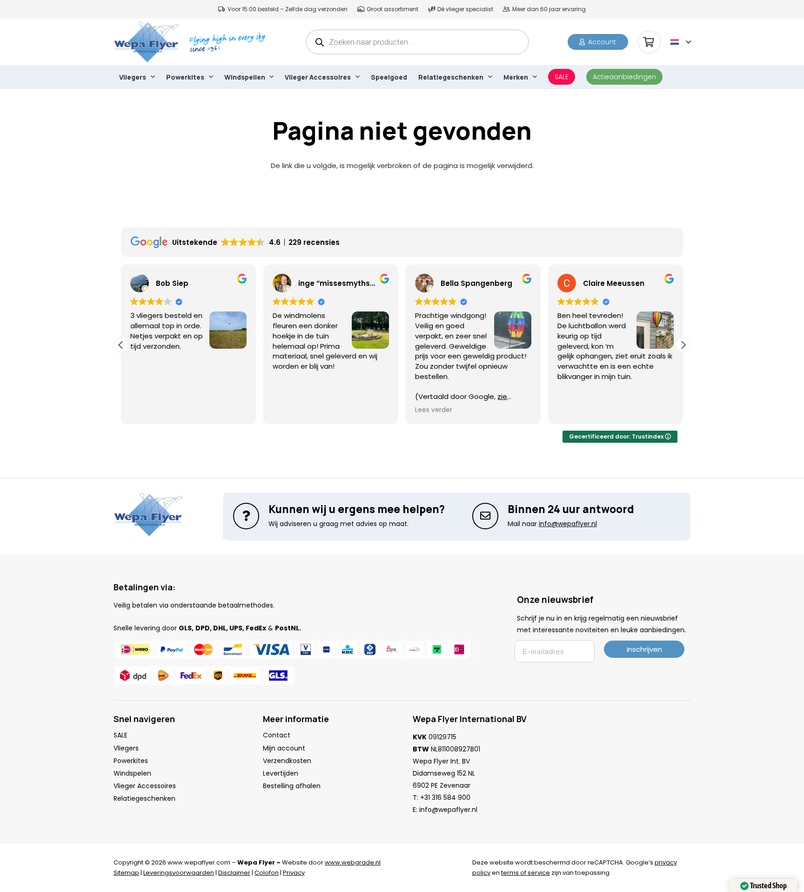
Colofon (267, 872)
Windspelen (132, 773)
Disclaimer (234, 872)
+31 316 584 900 (445, 797)
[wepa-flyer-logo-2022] (147, 42)
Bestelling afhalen (292, 786)
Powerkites (131, 760)
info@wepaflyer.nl (448, 809)
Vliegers (126, 748)
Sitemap (126, 872)
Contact (276, 735)
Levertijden (280, 773)
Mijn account (284, 748)
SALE (120, 735)
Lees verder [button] (433, 410)
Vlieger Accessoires (145, 786)
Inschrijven (644, 649)
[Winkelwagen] (649, 42)
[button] (680, 42)
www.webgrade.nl (353, 862)
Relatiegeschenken (144, 798)
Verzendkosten (287, 760)
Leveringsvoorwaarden (178, 872)
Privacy (294, 872)
